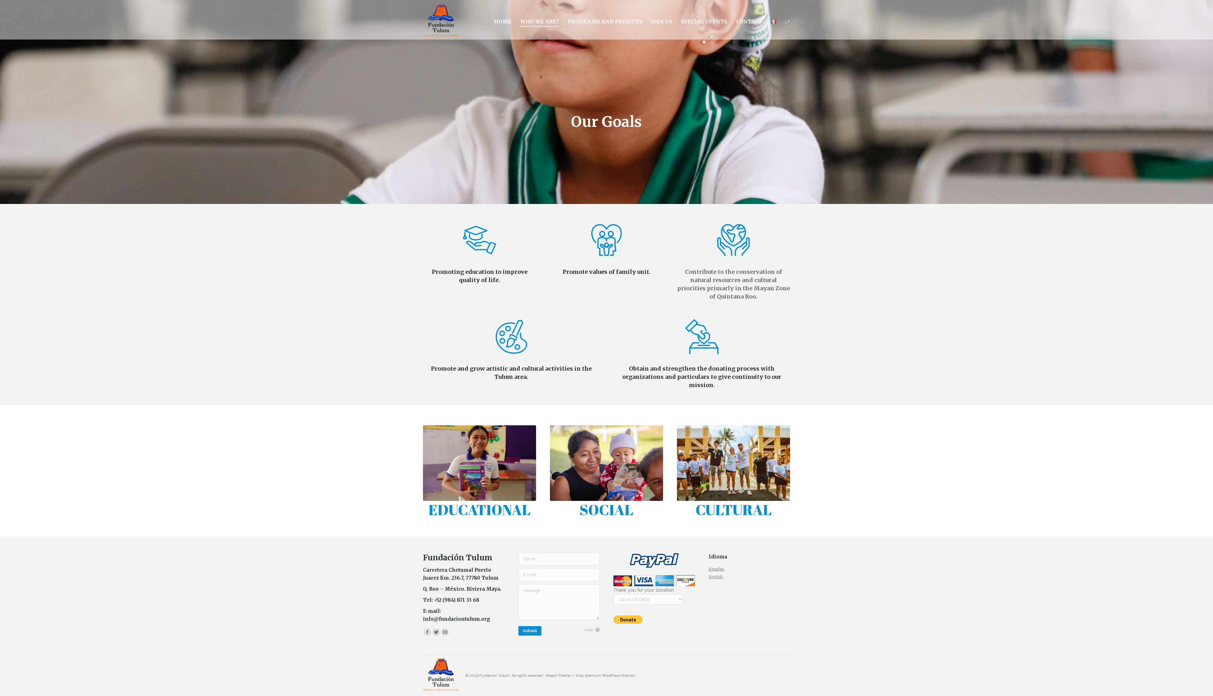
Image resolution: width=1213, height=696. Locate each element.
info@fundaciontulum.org (456, 619)
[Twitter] (436, 632)
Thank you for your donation (643, 590)
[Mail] (445, 632)
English (716, 576)
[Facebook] (427, 632)
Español (716, 569)
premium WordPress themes (610, 675)
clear (589, 629)
